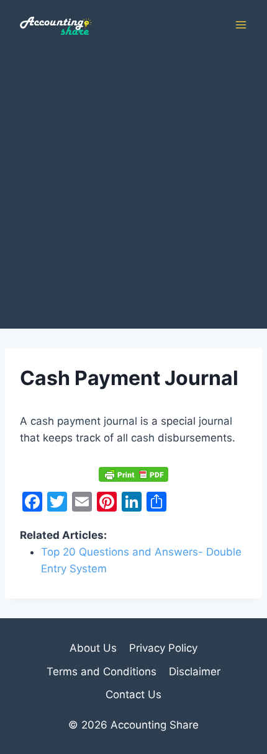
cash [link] (143, 438)
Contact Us (133, 694)
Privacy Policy (163, 648)
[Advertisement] (133, 189)
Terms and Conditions (101, 671)
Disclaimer (194, 671)
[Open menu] (240, 24)
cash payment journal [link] (83, 421)
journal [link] (215, 421)
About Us (93, 648)
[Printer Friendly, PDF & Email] (133, 473)
